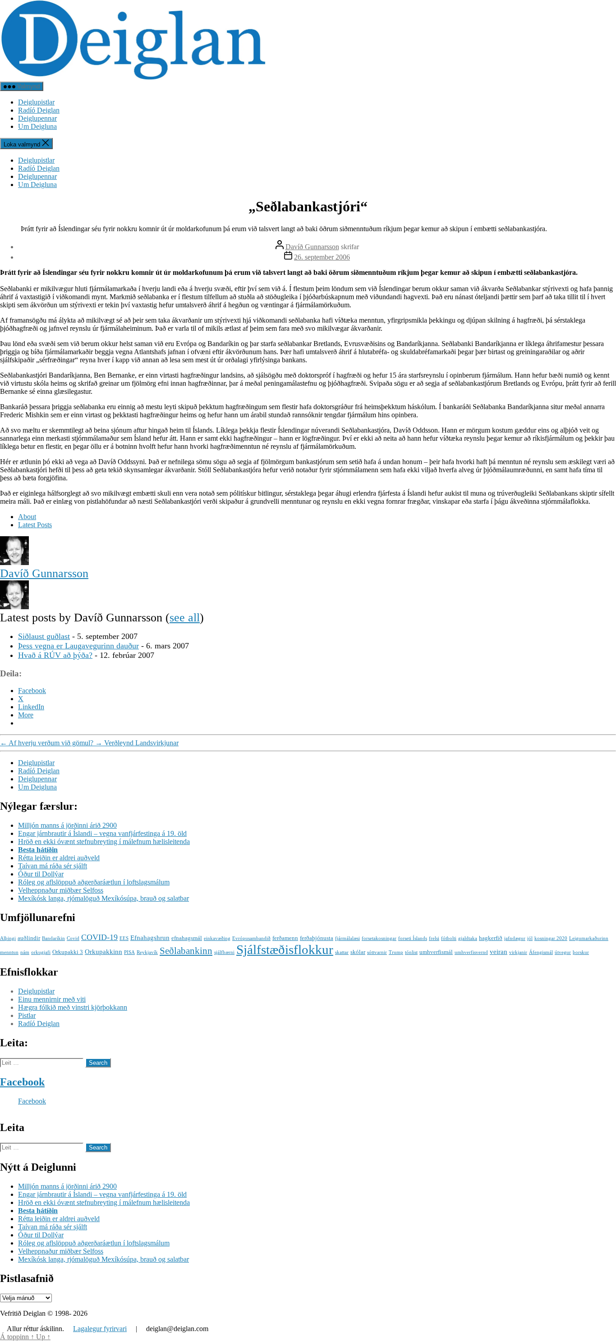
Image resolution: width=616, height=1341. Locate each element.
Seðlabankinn (186, 950)
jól (530, 938)
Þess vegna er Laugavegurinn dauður (78, 645)
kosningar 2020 (550, 938)
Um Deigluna (37, 126)
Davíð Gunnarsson (312, 247)
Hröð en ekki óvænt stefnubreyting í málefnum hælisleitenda (104, 841)
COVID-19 (99, 937)
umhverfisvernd (471, 952)
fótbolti (448, 938)
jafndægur (514, 938)
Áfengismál (541, 952)
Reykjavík (147, 952)
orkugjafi (41, 952)
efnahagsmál (186, 938)
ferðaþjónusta (316, 938)
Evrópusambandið (251, 938)
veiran (498, 951)
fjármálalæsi (347, 938)
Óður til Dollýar (41, 874)
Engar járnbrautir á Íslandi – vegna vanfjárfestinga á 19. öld (102, 833)
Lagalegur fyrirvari (100, 1328)
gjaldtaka (467, 938)
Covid (73, 938)
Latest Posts (35, 525)
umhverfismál (436, 952)
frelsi (434, 938)
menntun (9, 952)
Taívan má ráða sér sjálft (52, 866)
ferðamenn (285, 938)
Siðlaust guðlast (44, 636)
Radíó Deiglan (39, 110)
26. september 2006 (322, 257)
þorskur (581, 952)
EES (124, 938)
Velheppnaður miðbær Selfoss (60, 890)
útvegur (563, 952)
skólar (357, 952)
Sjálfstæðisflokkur (284, 949)
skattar (342, 952)
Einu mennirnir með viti (52, 999)
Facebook (22, 1082)
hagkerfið (490, 938)
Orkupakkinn (103, 951)
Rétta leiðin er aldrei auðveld (59, 858)
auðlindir (29, 938)
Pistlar (27, 1015)
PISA (129, 952)
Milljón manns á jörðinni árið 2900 (67, 825)
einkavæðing (217, 938)
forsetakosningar (379, 938)
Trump (396, 952)
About (27, 516)
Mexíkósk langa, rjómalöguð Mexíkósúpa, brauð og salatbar (103, 898)
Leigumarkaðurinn (588, 938)
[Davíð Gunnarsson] (14, 562)
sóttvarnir (377, 952)
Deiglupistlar (36, 102)
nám (24, 952)
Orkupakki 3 (67, 952)
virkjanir (518, 952)
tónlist (411, 952)
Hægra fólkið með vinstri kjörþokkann (72, 1007)
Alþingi (8, 938)
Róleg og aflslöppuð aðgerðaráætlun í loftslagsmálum (94, 882)
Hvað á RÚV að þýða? (55, 655)
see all (185, 617)
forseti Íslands (412, 938)
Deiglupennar (37, 118)
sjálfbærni (224, 952)
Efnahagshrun (150, 937)
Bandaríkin (53, 938)
